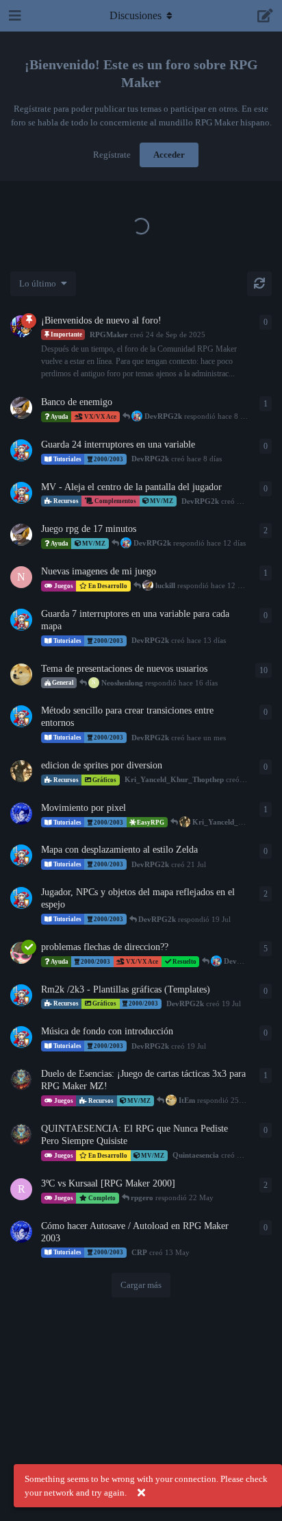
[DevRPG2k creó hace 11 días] (21, 493)
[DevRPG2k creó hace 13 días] (21, 620)
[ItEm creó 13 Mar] (21, 674)
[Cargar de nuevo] (259, 283)
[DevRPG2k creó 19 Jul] (21, 898)
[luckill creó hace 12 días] (21, 535)
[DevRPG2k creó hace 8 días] (21, 450)
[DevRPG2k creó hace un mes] (21, 716)
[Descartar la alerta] (141, 1493)
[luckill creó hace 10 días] (21, 408)
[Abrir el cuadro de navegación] (13, 16)
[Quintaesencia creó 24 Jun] (21, 1080)
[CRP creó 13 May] (21, 1232)
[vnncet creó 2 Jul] (21, 953)
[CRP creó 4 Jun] (21, 814)
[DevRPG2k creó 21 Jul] (21, 855)
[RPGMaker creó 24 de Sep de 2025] (21, 326)
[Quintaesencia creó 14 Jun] (21, 1134)
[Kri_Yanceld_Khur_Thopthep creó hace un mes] (21, 771)
